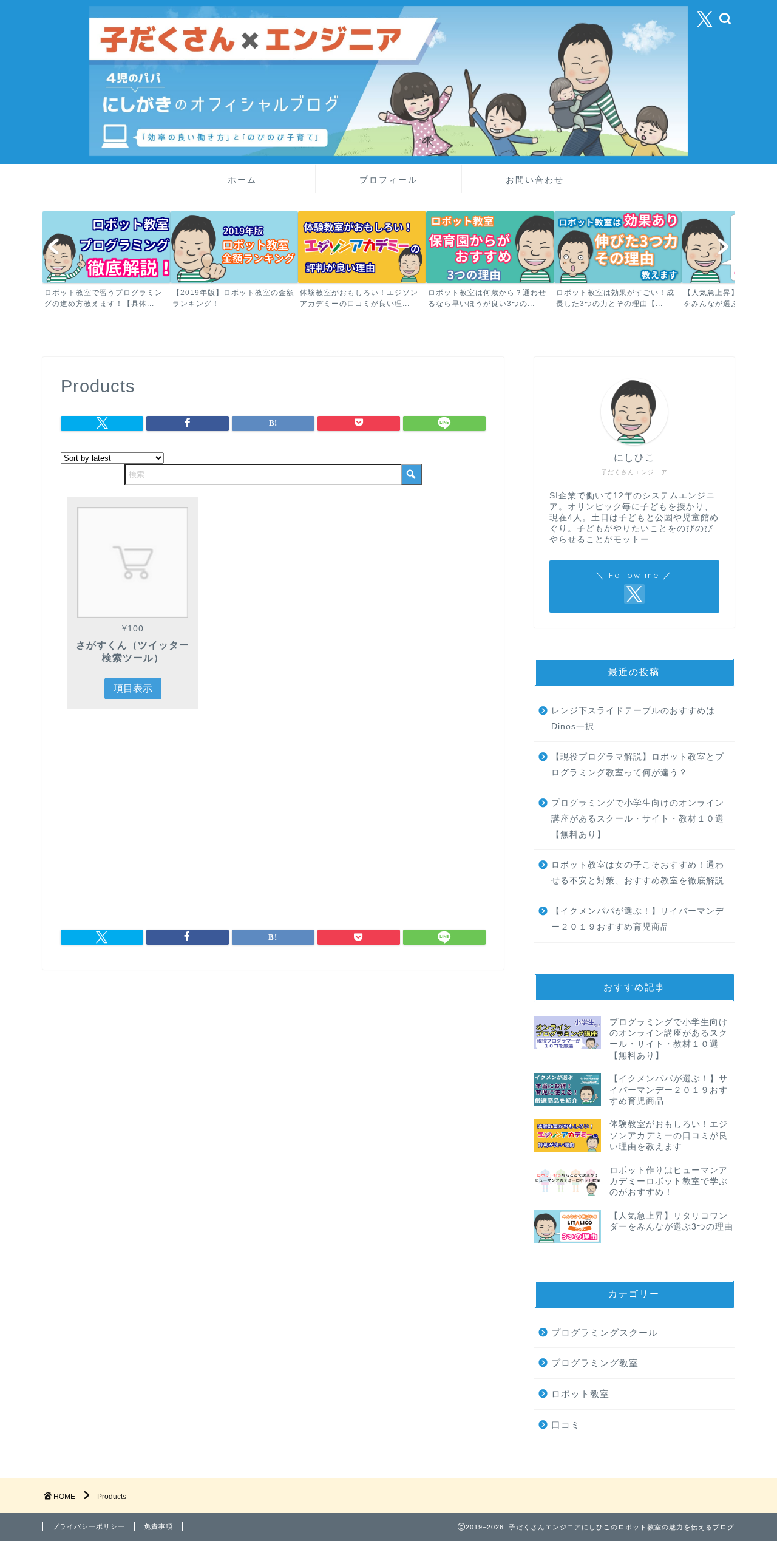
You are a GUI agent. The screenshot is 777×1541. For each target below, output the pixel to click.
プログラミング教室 (595, 1363)
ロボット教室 (580, 1394)
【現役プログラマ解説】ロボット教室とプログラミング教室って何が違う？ (637, 764)
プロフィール (388, 179)
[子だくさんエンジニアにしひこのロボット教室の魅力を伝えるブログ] (388, 153)
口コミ (565, 1424)
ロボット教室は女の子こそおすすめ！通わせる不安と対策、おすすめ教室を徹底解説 (637, 872)
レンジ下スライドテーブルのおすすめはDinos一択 (633, 718)
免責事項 (158, 1526)
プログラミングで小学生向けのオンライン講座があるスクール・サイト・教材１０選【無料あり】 (637, 818)
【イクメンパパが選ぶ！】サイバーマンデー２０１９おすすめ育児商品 (637, 919)
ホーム (242, 179)
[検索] (411, 474)
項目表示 (133, 688)
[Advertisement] (163, 821)
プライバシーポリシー (88, 1526)
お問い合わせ (535, 179)
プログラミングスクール (604, 1332)
